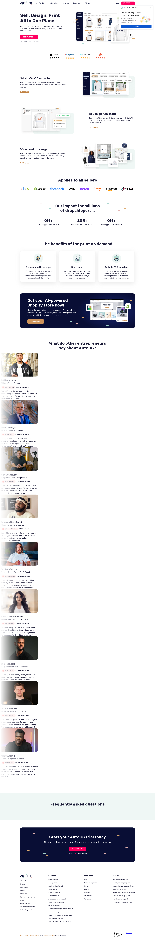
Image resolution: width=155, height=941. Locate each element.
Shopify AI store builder (56, 918)
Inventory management (56, 912)
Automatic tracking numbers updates (60, 908)
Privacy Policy (24, 935)
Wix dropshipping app (120, 889)
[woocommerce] (84, 189)
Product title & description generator (60, 915)
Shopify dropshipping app (121, 883)
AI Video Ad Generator (27, 906)
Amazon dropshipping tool (121, 896)
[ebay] (25, 189)
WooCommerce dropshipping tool (124, 892)
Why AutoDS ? (40, 3)
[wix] (72, 189)
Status (22, 890)
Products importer (54, 892)
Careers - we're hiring (27, 897)
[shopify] (40, 189)
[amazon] (111, 189)
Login (118, 3)
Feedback (23, 894)
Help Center (24, 887)
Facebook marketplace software (123, 886)
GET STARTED (28, 37)
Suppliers (66, 3)
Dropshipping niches (91, 883)
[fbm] (57, 188)
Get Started (24, 92)
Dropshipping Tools (49, 935)
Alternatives (88, 896)
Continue (136, 26)
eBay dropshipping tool (120, 879)
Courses (86, 886)
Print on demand (53, 889)
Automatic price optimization (57, 899)
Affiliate (86, 889)
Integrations (54, 3)
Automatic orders (53, 896)
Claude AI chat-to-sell (55, 886)
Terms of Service (34, 935)
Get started (127, 3)
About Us (23, 881)
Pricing (87, 3)
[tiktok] (127, 189)
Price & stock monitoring (56, 902)
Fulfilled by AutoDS (54, 905)
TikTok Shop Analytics (27, 910)
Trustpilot (129, 933)
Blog (85, 879)
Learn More (37, 321)
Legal (22, 900)
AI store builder (25, 903)
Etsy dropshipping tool (120, 899)
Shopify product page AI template (59, 921)
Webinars (87, 892)
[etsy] (97, 189)
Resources (76, 3)
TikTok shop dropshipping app (122, 902)
